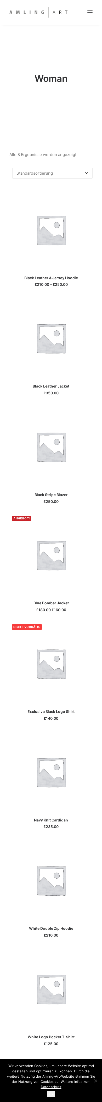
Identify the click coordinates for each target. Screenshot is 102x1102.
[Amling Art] (38, 12)
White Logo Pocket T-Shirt (51, 1037)
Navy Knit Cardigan (51, 820)
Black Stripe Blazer (51, 494)
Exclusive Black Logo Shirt (51, 711)
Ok (51, 1094)
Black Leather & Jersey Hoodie (51, 278)
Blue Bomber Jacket (51, 603)
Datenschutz (51, 1087)
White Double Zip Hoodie (51, 928)
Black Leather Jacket (51, 386)
